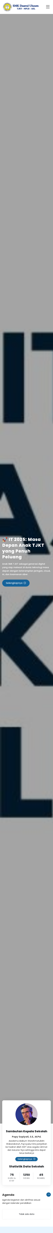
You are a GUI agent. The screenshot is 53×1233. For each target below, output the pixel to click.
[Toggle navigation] (48, 7)
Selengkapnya (14, 583)
